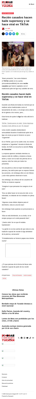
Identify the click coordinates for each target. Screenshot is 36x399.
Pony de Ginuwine (17, 275)
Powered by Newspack (7, 396)
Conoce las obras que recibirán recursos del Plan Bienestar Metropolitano (15, 296)
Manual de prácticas (7, 383)
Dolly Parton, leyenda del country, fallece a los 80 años (16, 312)
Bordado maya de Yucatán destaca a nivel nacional (17, 305)
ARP (9, 28)
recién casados (27, 275)
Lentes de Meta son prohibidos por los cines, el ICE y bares (18, 320)
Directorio (4, 374)
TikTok (4, 278)
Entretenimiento (7, 13)
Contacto (4, 377)
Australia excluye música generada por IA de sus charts (16, 327)
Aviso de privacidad (7, 380)
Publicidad (5, 386)
